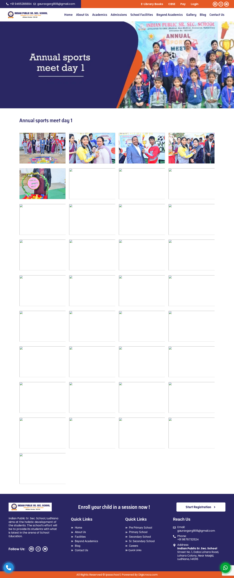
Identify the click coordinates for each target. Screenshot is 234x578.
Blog (203, 14)
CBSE (171, 4)
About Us (82, 14)
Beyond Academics (169, 14)
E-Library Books (152, 4)
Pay (183, 4)
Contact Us (217, 14)
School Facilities (141, 14)
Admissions (119, 14)
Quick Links (134, 550)
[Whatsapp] (225, 568)
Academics (99, 14)
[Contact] (8, 568)
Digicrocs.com (148, 575)
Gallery (191, 14)
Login (194, 4)
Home (68, 14)
